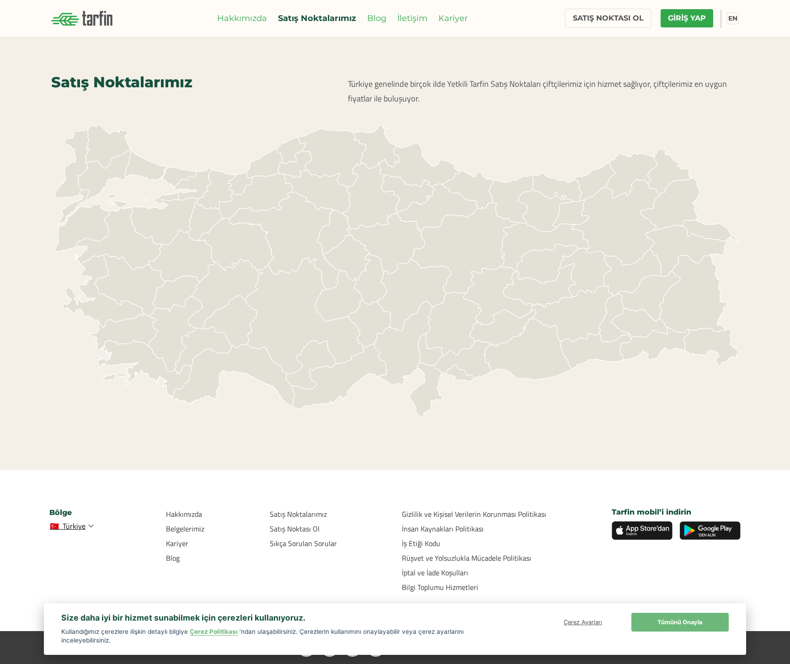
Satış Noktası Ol (295, 528)
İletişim (412, 18)
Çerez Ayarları (583, 622)
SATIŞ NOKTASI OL (608, 18)
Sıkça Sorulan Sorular (303, 543)
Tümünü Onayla (679, 622)
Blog (376, 18)
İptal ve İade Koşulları (435, 572)
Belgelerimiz (185, 528)
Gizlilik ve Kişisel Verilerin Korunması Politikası (474, 514)
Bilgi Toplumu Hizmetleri (440, 587)
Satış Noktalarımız (317, 18)
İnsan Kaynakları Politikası (443, 528)
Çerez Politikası (214, 631)
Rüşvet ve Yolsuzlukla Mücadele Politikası (466, 557)
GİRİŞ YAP (687, 18)
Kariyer (453, 18)
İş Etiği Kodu (421, 543)
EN (732, 18)
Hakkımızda (242, 18)
